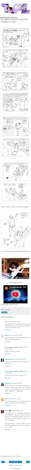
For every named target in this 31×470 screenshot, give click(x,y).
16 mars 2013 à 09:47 (16, 383)
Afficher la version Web (15, 465)
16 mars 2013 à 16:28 (14, 398)
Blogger (18, 468)
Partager (4, 312)
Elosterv (7, 335)
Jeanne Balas (9, 359)
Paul (6, 398)
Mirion (7, 410)
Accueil (15, 462)
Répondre (7, 330)
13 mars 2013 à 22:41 (16, 335)
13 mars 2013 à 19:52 (14, 321)
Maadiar (7, 383)
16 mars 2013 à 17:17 (17, 410)
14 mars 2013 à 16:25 (19, 359)
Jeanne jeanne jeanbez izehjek (14, 371)
